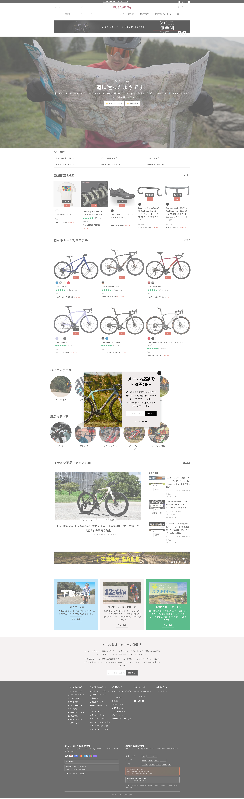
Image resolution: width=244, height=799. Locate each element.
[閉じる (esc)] (159, 373)
